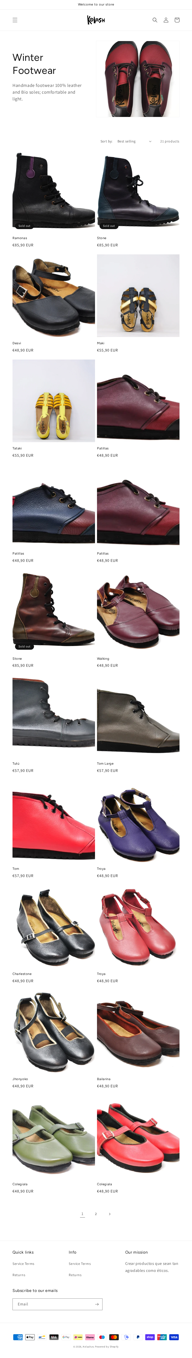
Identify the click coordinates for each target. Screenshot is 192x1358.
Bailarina (103, 1079)
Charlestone (22, 974)
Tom (15, 869)
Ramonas (19, 238)
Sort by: (106, 141)
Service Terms (23, 1263)
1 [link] (83, 1213)
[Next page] (109, 1214)
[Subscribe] (96, 1304)
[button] (15, 20)
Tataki (17, 448)
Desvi (16, 343)
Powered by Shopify (107, 1346)
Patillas (103, 448)
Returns (18, 1275)
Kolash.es (88, 1346)
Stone (101, 238)
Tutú (15, 763)
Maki (100, 343)
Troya (101, 869)
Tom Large (105, 763)
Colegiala (20, 1184)
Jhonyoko (20, 1079)
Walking (103, 658)
